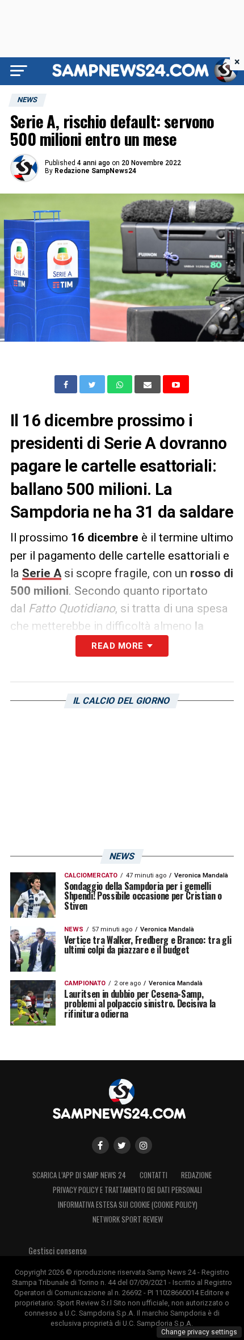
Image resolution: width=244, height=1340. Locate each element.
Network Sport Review (127, 1219)
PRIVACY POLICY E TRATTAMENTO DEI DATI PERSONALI (127, 1189)
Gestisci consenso (57, 1251)
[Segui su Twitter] (122, 1145)
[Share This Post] (120, 384)
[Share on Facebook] (66, 384)
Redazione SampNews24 (95, 171)
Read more (117, 646)
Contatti (153, 1175)
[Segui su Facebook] (100, 1145)
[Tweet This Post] (93, 384)
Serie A (41, 573)
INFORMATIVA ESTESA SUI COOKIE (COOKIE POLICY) (127, 1204)
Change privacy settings (199, 1332)
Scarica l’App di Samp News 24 (79, 1175)
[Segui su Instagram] (143, 1145)
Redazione (196, 1175)
